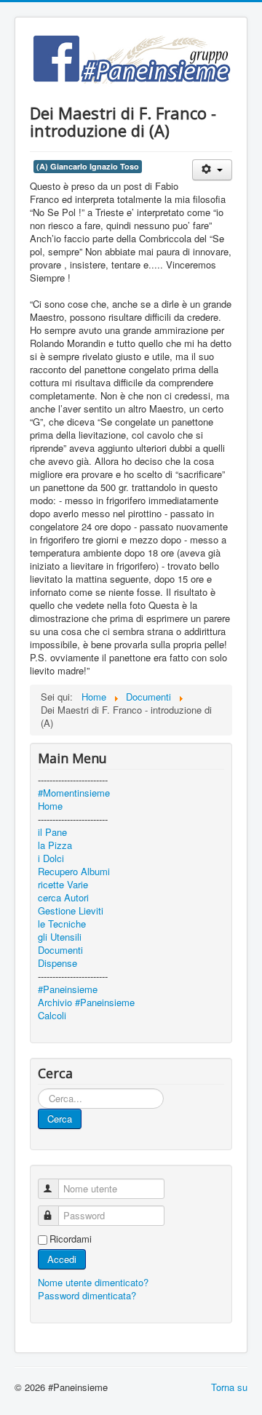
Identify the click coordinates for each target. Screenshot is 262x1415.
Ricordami (70, 1238)
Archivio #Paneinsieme (86, 1002)
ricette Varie (63, 884)
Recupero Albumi (74, 871)
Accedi (61, 1259)
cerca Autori (63, 897)
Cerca (59, 1118)
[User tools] (212, 169)
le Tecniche (62, 923)
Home (50, 806)
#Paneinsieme (68, 989)
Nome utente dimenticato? (93, 1282)
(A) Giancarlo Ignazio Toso (87, 166)
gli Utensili (60, 937)
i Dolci (51, 858)
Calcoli (52, 1015)
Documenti (60, 950)
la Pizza (55, 845)
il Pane (52, 832)
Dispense (57, 963)
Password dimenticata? (87, 1295)
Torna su (229, 1387)
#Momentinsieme (74, 793)
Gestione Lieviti (70, 910)
